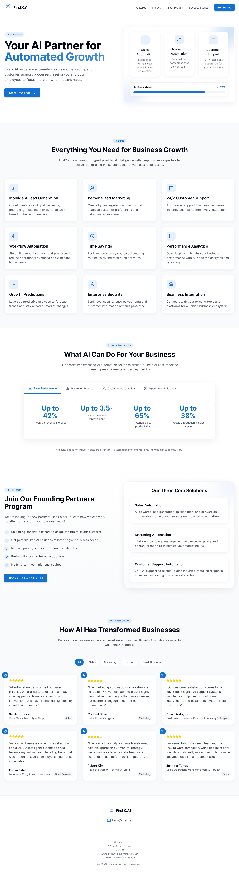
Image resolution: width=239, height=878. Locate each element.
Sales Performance (45, 388)
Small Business (152, 662)
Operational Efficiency (162, 388)
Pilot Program (175, 7)
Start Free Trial (19, 93)
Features (141, 7)
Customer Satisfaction (121, 388)
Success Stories (198, 7)
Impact (156, 7)
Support (130, 662)
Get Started (224, 7)
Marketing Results (82, 388)
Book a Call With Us (23, 578)
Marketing (110, 662)
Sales (92, 662)
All (79, 662)
